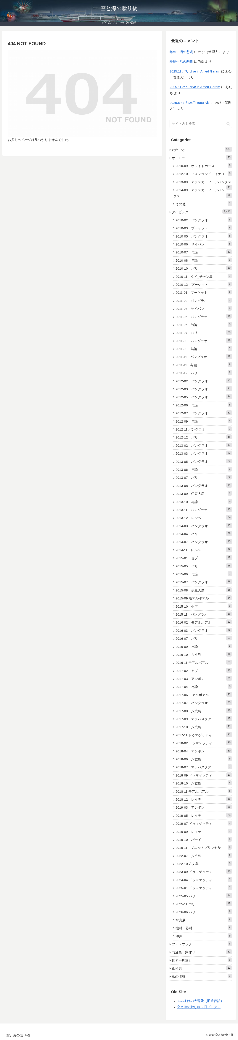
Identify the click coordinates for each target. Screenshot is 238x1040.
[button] (228, 124)
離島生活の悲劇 (181, 52)
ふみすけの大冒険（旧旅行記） (200, 1001)
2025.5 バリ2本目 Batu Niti (190, 103)
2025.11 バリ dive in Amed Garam (195, 71)
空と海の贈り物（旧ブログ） (199, 1007)
